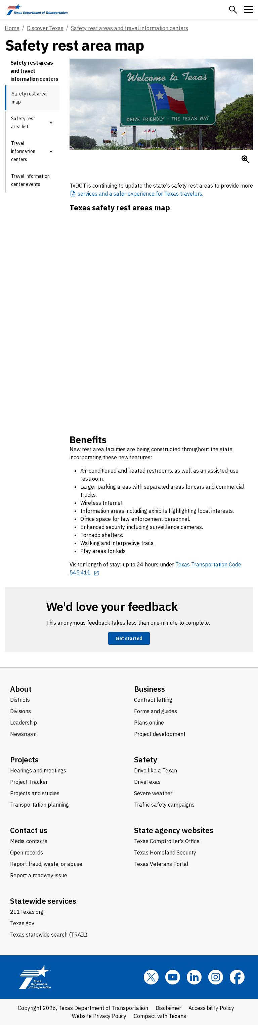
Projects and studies (34, 793)
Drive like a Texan (155, 770)
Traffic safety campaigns (164, 804)
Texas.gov (22, 923)
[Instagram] (215, 977)
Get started (129, 638)
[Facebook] (237, 977)
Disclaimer (168, 1008)
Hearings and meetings (38, 770)
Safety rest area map (29, 98)
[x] (151, 977)
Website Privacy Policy (99, 1016)
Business (149, 689)
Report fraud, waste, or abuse (46, 864)
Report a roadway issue (38, 875)
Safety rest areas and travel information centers (129, 28)
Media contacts (28, 841)
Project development (159, 734)
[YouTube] (172, 977)
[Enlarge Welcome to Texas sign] (245, 159)
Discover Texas (45, 28)
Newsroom (23, 734)
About (21, 689)
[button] (233, 9)
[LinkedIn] (194, 977)
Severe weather (153, 793)
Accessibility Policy (211, 1008)
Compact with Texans (160, 1016)
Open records (26, 852)
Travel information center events (30, 180)
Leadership (23, 722)
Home (12, 28)
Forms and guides (155, 711)
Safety (145, 759)
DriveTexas (147, 781)
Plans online (149, 722)
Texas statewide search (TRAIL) (48, 934)
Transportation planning (39, 804)
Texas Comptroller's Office (167, 841)
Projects (24, 759)
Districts (20, 699)
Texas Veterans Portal (161, 864)
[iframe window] (161, 315)
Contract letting (153, 699)
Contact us (28, 830)
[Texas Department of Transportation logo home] (37, 9)
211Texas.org (27, 911)
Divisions (20, 711)
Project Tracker (29, 781)
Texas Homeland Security (165, 852)
